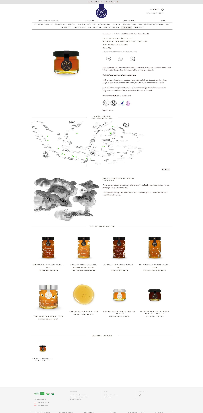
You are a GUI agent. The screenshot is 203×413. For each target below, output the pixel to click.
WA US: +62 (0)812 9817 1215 (79, 395)
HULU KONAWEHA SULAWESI (115, 45)
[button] (47, 136)
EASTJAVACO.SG (42, 405)
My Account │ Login (155, 13)
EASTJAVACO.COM (42, 402)
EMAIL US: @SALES (76, 399)
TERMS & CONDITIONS (111, 395)
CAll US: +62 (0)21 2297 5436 (79, 397)
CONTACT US (108, 397)
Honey (116, 33)
